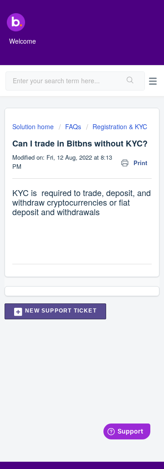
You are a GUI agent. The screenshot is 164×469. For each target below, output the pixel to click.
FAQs (73, 126)
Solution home (34, 126)
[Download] (65, 228)
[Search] (130, 81)
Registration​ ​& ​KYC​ (119, 126)
